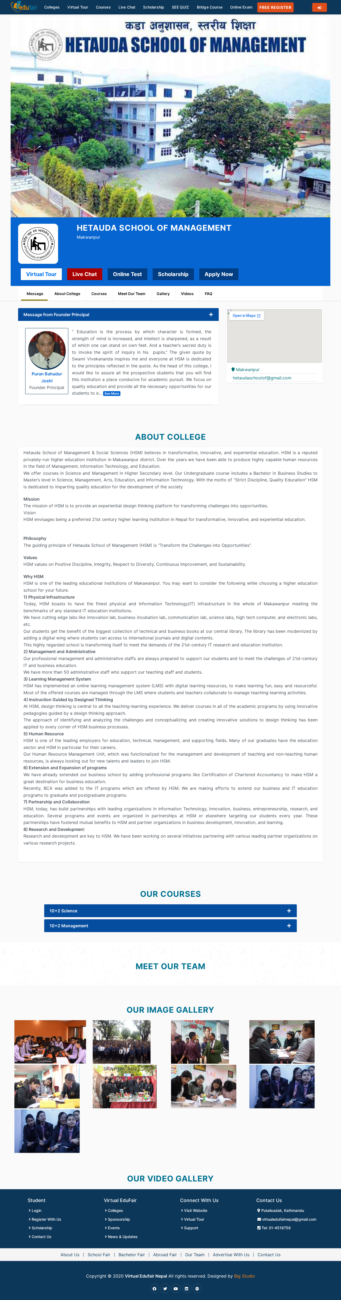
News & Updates (122, 1236)
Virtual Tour (41, 274)
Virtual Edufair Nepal (146, 1276)
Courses (99, 293)
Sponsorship (118, 1219)
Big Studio (244, 1276)
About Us (69, 1254)
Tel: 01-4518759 (276, 1228)
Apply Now (219, 274)
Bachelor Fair (132, 1254)
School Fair (99, 1254)
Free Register (275, 7)
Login (36, 1210)
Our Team (195, 1254)
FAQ (208, 293)
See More (111, 393)
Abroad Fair (165, 1254)
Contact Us (41, 1236)
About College (67, 293)
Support (190, 1228)
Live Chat (84, 274)
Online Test (127, 274)
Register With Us (46, 1219)
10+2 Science (63, 910)
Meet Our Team (131, 293)
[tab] (118, 314)
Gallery (163, 293)
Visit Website (195, 1210)
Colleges (115, 1210)
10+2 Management (69, 925)
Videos (187, 293)
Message (35, 293)
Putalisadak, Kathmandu (282, 1210)
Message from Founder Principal (56, 314)
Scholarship (173, 274)
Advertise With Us (231, 1254)
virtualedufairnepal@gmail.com (288, 1219)
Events (113, 1228)
